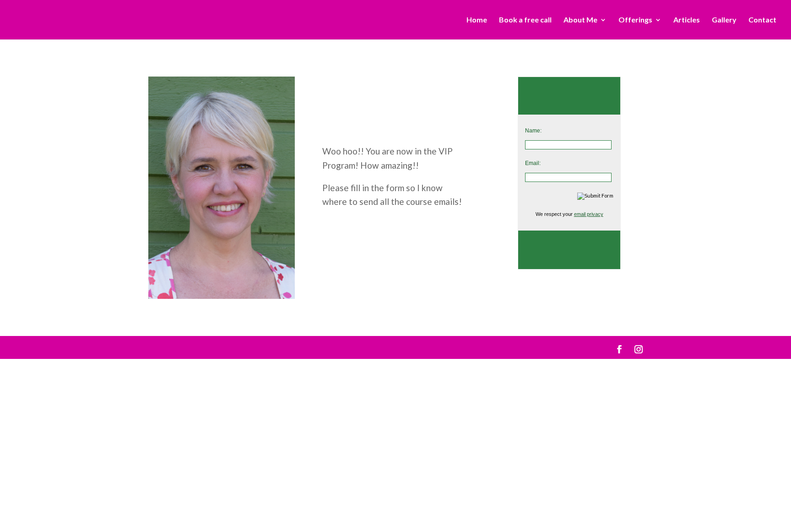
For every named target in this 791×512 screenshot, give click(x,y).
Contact (762, 20)
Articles (686, 20)
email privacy (588, 214)
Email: (533, 163)
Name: (533, 130)
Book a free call (525, 20)
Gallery (724, 20)
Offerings (635, 20)
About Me (580, 20)
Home (476, 20)
